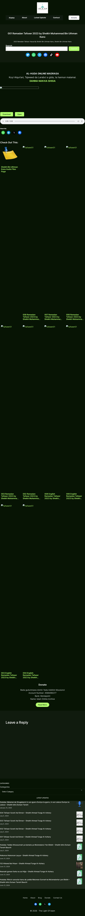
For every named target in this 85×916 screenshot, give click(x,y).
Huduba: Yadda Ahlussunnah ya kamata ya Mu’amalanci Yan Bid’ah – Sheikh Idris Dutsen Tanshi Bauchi (35, 846)
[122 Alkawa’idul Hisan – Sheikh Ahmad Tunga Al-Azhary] (79, 865)
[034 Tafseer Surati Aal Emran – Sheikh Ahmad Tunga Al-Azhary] (79, 815)
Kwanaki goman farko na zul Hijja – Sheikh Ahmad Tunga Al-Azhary (27, 871)
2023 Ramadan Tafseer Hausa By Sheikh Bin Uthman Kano (34, 41)
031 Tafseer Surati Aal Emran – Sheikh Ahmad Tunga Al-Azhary (25, 837)
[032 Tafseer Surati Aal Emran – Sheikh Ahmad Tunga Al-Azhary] (79, 830)
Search (9, 45)
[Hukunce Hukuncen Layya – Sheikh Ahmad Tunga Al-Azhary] (79, 857)
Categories (5, 787)
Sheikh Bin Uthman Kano (63, 41)
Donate (74, 18)
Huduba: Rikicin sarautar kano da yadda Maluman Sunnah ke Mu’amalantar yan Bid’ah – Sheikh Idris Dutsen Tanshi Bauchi (35, 881)
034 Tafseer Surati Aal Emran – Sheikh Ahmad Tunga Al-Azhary (25, 813)
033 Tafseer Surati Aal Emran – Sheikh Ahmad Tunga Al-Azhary (25, 821)
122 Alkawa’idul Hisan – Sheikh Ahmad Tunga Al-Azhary (22, 863)
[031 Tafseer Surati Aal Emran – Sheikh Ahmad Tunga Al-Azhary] (79, 839)
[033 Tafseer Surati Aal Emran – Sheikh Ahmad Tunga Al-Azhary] (79, 822)
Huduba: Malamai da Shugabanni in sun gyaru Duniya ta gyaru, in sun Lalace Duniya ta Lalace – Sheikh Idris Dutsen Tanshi (34, 803)
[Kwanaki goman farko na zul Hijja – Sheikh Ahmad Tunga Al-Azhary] (79, 873)
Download (7, 114)
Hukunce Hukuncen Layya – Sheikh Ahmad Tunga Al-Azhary (24, 855)
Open (19, 114)
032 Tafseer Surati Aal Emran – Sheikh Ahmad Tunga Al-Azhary (25, 829)
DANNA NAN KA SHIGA (43, 81)
